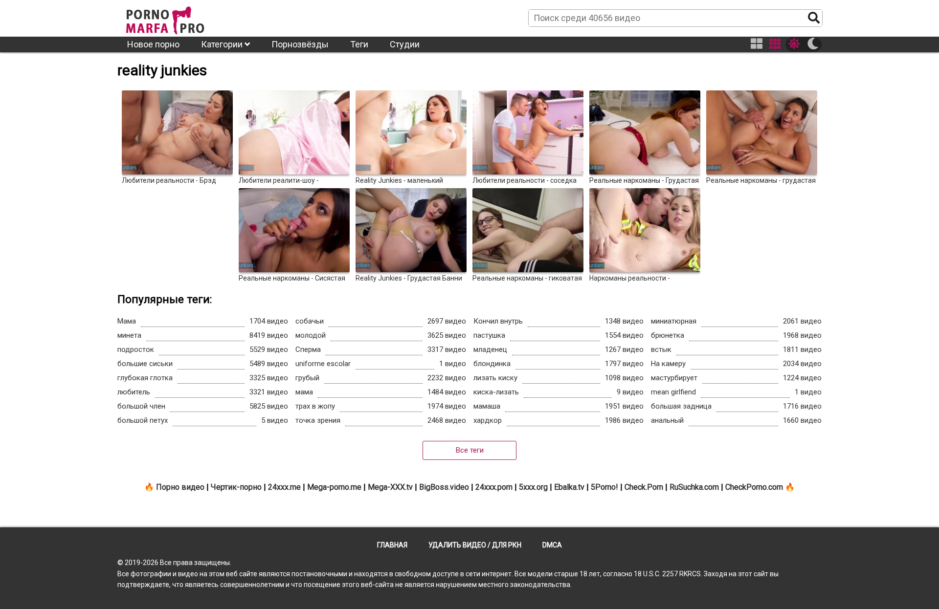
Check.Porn (644, 487)
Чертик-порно (236, 487)
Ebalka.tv (569, 487)
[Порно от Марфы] (178, 17)
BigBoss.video (444, 487)
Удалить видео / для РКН (474, 545)
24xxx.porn (494, 487)
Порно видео (180, 487)
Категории (223, 44)
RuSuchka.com (694, 487)
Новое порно (153, 44)
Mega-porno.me (334, 487)
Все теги (470, 450)
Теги (359, 44)
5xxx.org (533, 487)
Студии (405, 44)
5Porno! (604, 487)
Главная (392, 545)
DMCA (552, 545)
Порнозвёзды (300, 44)
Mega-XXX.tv (390, 487)
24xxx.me (284, 487)
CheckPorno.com (754, 487)
